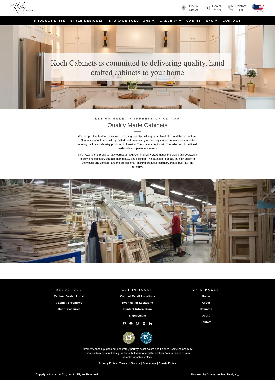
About (206, 302)
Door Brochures (69, 309)
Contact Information (137, 309)
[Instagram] (137, 323)
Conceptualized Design (222, 374)
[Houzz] (150, 323)
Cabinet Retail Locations (137, 296)
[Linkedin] (144, 323)
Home (206, 296)
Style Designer (87, 20)
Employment (137, 315)
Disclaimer (149, 363)
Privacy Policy (108, 363)
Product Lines (50, 20)
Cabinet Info (200, 20)
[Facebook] (124, 323)
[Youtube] (131, 323)
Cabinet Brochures (69, 302)
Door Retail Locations (137, 302)
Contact (232, 20)
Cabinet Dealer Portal (69, 296)
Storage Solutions (130, 20)
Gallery (169, 20)
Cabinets (206, 309)
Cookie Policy (167, 363)
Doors (206, 315)
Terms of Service (130, 363)
